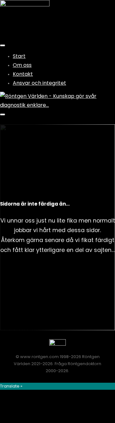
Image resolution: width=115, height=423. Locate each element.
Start (19, 56)
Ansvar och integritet (39, 83)
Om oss (22, 65)
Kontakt (23, 74)
